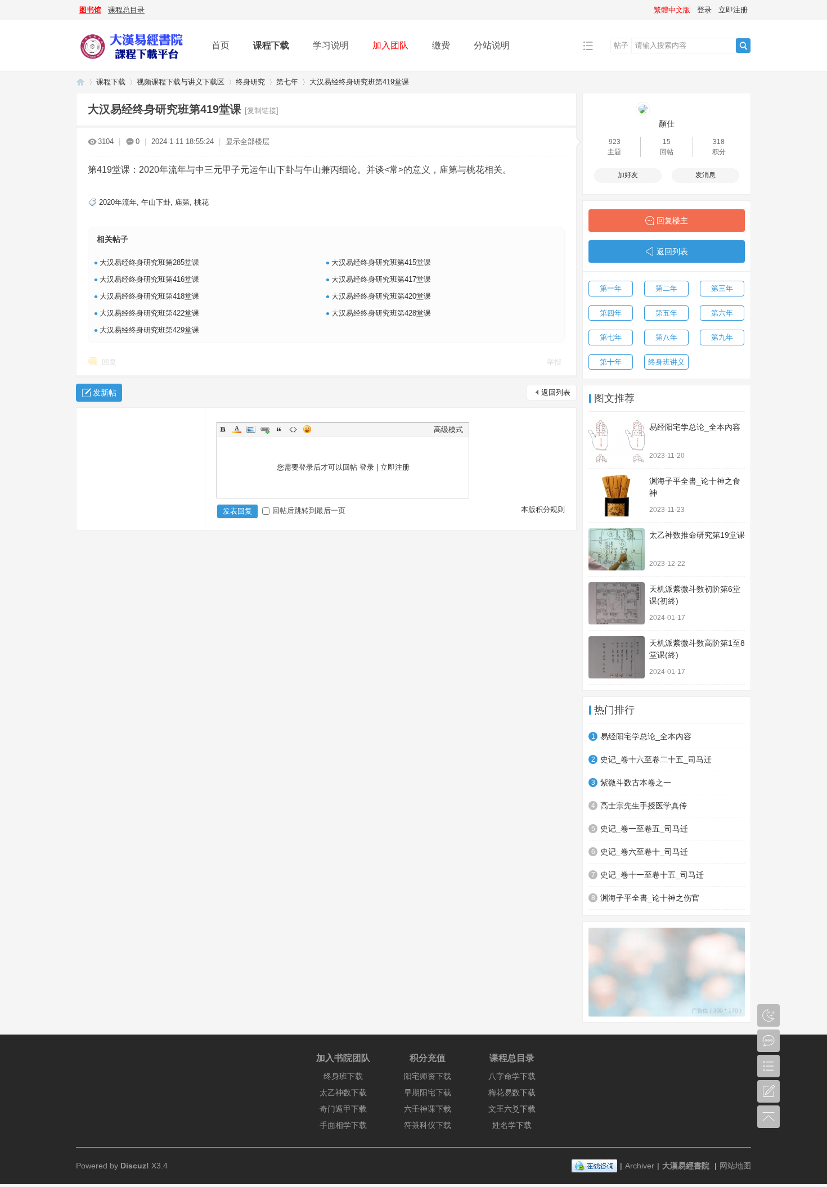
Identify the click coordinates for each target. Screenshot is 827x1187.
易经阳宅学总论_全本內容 (694, 426)
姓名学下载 (512, 1125)
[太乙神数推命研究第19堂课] (616, 549)
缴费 (441, 45)
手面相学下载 (343, 1125)
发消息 (705, 175)
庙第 (182, 202)
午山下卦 (155, 202)
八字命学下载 (512, 1076)
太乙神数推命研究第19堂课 (697, 534)
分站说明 (492, 45)
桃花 (201, 202)
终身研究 (250, 82)
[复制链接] (261, 110)
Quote (279, 429)
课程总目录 (126, 10)
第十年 (611, 362)
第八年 (666, 337)
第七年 (287, 82)
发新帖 (104, 392)
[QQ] (594, 1165)
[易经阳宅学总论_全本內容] (616, 441)
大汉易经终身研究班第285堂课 (149, 262)
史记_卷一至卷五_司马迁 (644, 828)
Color (236, 429)
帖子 (621, 45)
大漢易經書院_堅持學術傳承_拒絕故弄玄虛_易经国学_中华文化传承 (80, 82)
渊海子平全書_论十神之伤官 (649, 897)
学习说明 (331, 45)
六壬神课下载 (427, 1108)
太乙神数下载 (343, 1092)
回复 (109, 362)
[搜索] (743, 45)
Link (265, 429)
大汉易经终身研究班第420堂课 (381, 296)
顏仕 (667, 123)
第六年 (722, 313)
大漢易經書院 (685, 1165)
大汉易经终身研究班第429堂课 (149, 330)
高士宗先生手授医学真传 (643, 805)
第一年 (611, 288)
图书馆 (90, 10)
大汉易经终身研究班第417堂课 (381, 279)
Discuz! (134, 1165)
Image (251, 429)
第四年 (611, 313)
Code (293, 429)
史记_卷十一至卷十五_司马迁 (652, 874)
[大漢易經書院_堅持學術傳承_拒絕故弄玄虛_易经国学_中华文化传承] (135, 63)
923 (615, 142)
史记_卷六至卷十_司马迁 (644, 851)
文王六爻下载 (512, 1108)
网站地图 (735, 1165)
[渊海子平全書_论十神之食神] (616, 495)
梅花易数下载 (512, 1092)
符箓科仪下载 (427, 1125)
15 (667, 142)
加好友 (628, 175)
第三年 (722, 288)
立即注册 (733, 10)
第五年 (666, 313)
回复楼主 (672, 220)
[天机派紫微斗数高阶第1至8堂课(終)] (616, 657)
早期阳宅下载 (427, 1092)
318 (719, 142)
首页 (221, 45)
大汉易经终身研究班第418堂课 (149, 296)
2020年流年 (118, 202)
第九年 (722, 337)
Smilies (307, 429)
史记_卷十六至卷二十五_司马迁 (656, 759)
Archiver (639, 1165)
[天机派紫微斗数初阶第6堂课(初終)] (616, 603)
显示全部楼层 (247, 141)
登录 (704, 10)
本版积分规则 (543, 509)
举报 (554, 362)
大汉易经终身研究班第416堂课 (149, 279)
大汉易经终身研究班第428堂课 (381, 313)
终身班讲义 (666, 362)
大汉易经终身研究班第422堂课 (149, 313)
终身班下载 (343, 1076)
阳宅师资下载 (427, 1076)
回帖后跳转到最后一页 (308, 510)
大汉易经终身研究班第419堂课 (359, 82)
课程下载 (271, 45)
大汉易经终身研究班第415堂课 (381, 262)
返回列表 (555, 392)
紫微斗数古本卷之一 (635, 782)
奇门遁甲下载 (343, 1108)
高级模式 (448, 429)
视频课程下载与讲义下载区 (180, 82)
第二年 (666, 288)
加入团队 (390, 45)
